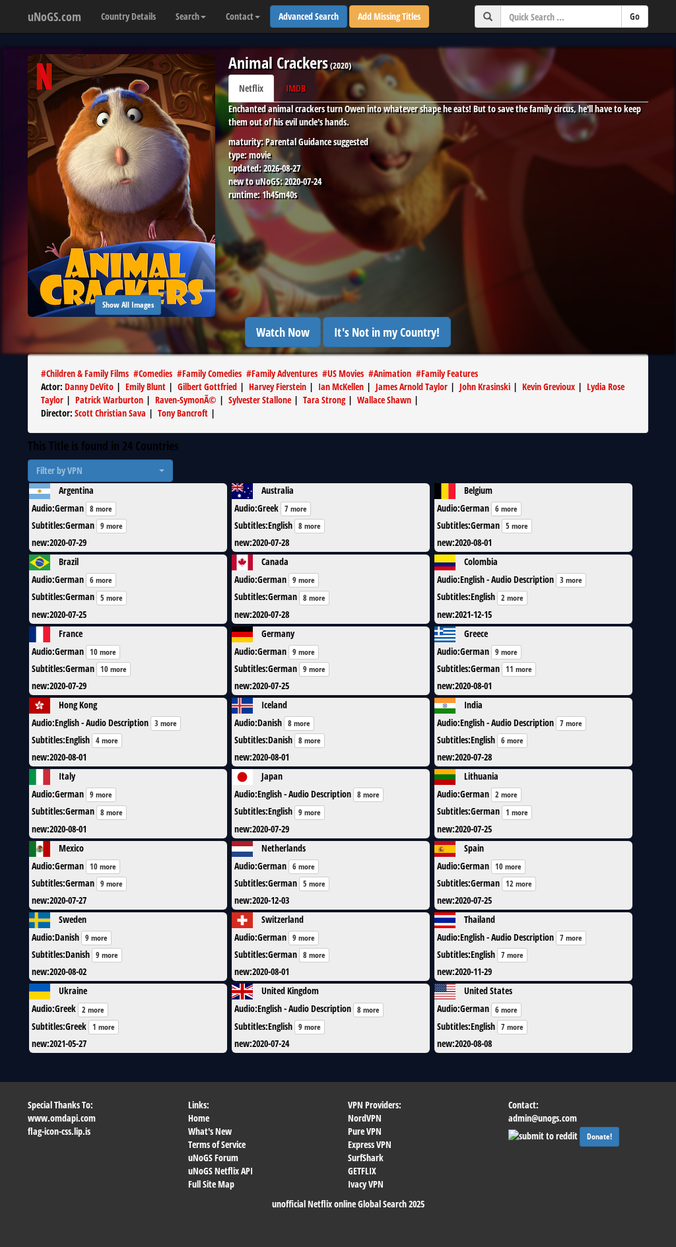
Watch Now (283, 332)
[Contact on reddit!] (544, 1134)
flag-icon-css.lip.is (59, 1131)
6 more (506, 508)
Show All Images (128, 304)
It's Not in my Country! (387, 332)
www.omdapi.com (62, 1118)
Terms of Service (217, 1144)
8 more (101, 508)
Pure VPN (365, 1131)
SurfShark (366, 1157)
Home (198, 1118)
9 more (111, 525)
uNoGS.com (54, 16)
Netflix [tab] (251, 88)
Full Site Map (211, 1184)
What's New (210, 1131)
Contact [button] (240, 16)
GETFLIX (362, 1170)
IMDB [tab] (296, 88)
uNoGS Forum (213, 1157)
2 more (512, 597)
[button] (100, 470)
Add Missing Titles (389, 16)
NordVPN (365, 1118)
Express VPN (369, 1144)
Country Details (128, 16)
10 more (103, 651)
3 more (571, 580)
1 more (517, 812)
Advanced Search (309, 16)
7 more (296, 508)
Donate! (599, 1136)
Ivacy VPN (366, 1184)
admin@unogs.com (542, 1118)
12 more (519, 883)
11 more (519, 669)
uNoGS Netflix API (220, 1170)
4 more (107, 740)
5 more (517, 525)
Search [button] (187, 16)
